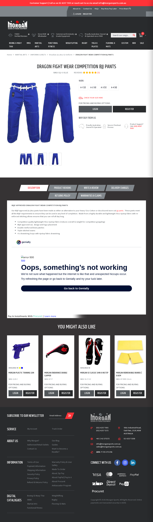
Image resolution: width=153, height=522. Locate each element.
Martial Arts (32, 504)
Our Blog (55, 440)
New (134, 43)
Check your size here (93, 97)
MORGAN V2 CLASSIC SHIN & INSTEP (94, 373)
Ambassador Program (61, 485)
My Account (32, 429)
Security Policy (33, 474)
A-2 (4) (93, 87)
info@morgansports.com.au (108, 444)
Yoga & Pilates (95, 44)
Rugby (54, 499)
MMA (29, 43)
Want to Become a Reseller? (60, 450)
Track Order (57, 429)
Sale (142, 43)
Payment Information (36, 466)
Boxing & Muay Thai (35, 495)
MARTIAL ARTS (38, 44)
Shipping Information (36, 470)
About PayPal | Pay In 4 (62, 477)
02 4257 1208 (129, 438)
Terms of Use (33, 462)
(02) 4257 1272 (102, 430)
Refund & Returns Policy (37, 482)
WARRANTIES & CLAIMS (91, 196)
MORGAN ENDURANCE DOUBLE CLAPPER (55, 374)
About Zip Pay (58, 473)
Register (129, 109)
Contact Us (32, 448)
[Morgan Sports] (17, 24)
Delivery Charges (120, 188)
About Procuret (58, 481)
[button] (28, 34)
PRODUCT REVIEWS (62, 188)
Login (95, 109)
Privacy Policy (33, 478)
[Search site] (134, 35)
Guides (55, 444)
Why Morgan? (33, 440)
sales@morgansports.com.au (108, 446)
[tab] (34, 188)
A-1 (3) (83, 87)
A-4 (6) (114, 87)
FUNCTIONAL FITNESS (53, 44)
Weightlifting (57, 495)
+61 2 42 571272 (103, 438)
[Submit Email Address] (69, 416)
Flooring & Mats (59, 504)
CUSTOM (124, 43)
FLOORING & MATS (110, 44)
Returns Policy (62, 196)
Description (34, 188)
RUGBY (84, 43)
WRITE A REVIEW (91, 188)
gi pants (120, 210)
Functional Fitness (34, 508)
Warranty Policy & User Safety (62, 463)
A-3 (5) (104, 87)
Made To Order (58, 469)
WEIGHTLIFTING (72, 43)
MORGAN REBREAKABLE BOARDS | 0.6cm (129, 374)
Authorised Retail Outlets (38, 444)
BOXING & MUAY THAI (15, 44)
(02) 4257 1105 (136, 127)
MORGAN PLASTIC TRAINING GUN (21, 373)
